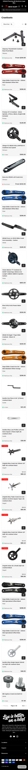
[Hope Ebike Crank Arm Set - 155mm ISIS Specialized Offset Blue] (14, 619)
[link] (5, 706)
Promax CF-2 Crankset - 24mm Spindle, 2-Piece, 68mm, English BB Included (13, 114)
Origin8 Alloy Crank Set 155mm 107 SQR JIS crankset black (13, 464)
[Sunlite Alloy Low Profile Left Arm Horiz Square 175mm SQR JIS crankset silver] (14, 418)
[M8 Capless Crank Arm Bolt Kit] (14, 682)
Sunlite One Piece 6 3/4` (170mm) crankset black (12, 399)
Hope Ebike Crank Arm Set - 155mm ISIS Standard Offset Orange (13, 367)
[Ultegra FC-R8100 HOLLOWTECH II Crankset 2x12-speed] (14, 134)
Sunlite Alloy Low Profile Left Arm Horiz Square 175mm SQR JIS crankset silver (13, 432)
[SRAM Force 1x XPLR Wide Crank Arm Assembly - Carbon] (14, 227)
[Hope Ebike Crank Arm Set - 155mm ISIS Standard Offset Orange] (14, 355)
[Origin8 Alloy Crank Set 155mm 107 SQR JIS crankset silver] (14, 521)
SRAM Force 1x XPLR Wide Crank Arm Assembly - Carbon (13, 239)
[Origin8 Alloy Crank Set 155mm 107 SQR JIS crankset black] (14, 452)
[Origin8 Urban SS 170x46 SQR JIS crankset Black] (14, 554)
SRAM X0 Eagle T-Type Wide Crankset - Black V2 (11, 336)
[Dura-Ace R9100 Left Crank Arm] (14, 166)
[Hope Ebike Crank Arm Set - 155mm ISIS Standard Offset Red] (14, 69)
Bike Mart (7, 766)
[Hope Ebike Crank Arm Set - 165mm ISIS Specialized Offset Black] (14, 588)
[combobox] (14, 9)
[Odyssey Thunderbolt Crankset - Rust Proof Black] (14, 37)
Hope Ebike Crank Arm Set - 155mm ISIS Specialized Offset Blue (13, 632)
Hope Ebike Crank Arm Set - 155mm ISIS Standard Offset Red (13, 81)
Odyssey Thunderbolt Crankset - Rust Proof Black (12, 50)
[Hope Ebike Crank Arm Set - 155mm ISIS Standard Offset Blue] (14, 195)
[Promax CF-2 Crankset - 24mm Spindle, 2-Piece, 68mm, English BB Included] (14, 101)
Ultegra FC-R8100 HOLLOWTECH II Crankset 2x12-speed (13, 146)
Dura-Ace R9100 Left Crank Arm (12, 177)
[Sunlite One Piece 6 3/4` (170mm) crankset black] (14, 387)
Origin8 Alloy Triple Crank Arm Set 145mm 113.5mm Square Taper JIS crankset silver (13, 499)
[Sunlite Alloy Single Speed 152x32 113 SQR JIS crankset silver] (14, 651)
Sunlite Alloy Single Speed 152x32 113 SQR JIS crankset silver (13, 663)
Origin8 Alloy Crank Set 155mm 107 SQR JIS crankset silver (13, 533)
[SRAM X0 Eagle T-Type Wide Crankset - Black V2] (14, 324)
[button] (25, 6)
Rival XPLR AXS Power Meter (11, 305)
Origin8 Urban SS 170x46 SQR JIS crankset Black (13, 566)
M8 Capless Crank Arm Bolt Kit (12, 694)
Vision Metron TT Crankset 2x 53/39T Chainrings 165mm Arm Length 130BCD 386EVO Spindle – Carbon (13, 273)
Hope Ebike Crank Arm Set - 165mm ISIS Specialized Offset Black (13, 600)
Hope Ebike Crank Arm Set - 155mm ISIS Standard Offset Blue (13, 207)
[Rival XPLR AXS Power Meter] (14, 294)
